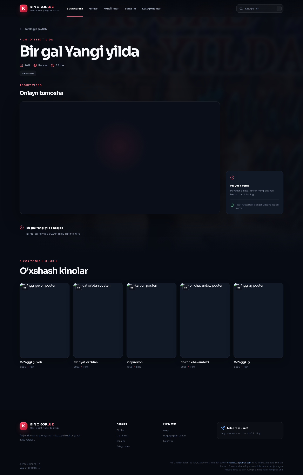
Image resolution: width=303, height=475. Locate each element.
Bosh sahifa (75, 8)
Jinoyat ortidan (86, 362)
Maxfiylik (168, 440)
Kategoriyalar (151, 8)
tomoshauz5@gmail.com (239, 462)
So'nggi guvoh (31, 362)
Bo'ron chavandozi (195, 362)
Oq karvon (135, 362)
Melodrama (28, 73)
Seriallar (130, 8)
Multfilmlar (111, 8)
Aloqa (166, 430)
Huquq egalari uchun (174, 435)
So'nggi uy (242, 362)
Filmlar (93, 8)
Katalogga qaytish (36, 29)
